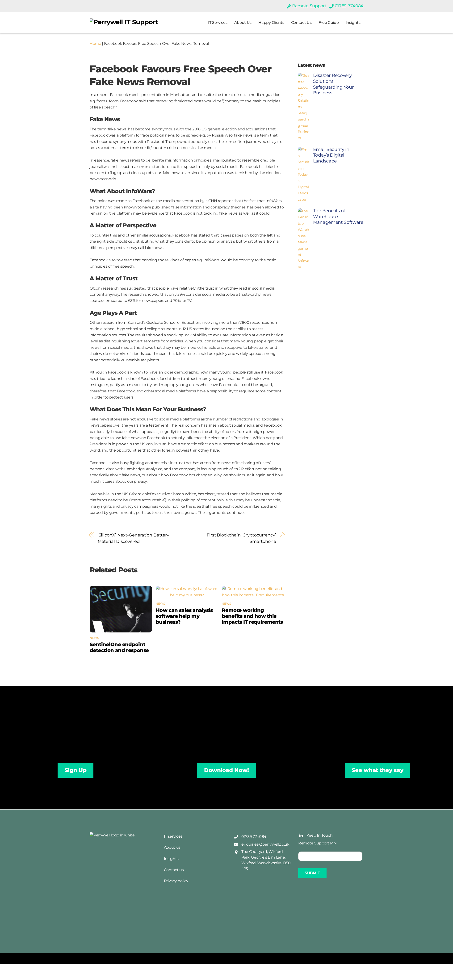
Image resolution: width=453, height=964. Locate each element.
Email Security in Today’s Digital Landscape (331, 155)
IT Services (217, 22)
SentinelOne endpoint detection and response (119, 647)
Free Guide (329, 22)
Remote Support (308, 5)
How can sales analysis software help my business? (184, 616)
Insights (353, 22)
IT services (173, 836)
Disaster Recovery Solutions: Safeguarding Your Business (333, 84)
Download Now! (226, 770)
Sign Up (76, 770)
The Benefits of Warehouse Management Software (338, 216)
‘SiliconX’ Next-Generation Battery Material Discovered (133, 538)
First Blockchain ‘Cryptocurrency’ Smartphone (241, 538)
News (94, 638)
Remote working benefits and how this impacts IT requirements (252, 616)
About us (243, 22)
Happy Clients (271, 22)
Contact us (301, 22)
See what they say (377, 770)
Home (95, 43)
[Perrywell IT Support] (124, 22)
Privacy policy (176, 881)
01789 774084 (348, 5)
